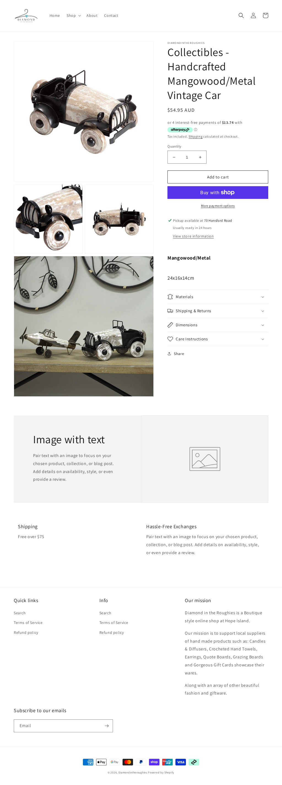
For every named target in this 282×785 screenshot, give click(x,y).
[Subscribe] (107, 725)
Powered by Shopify (161, 772)
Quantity (174, 146)
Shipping (196, 136)
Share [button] (179, 353)
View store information (193, 236)
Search (20, 612)
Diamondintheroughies (132, 772)
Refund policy (26, 632)
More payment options (218, 206)
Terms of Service (28, 622)
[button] (73, 15)
